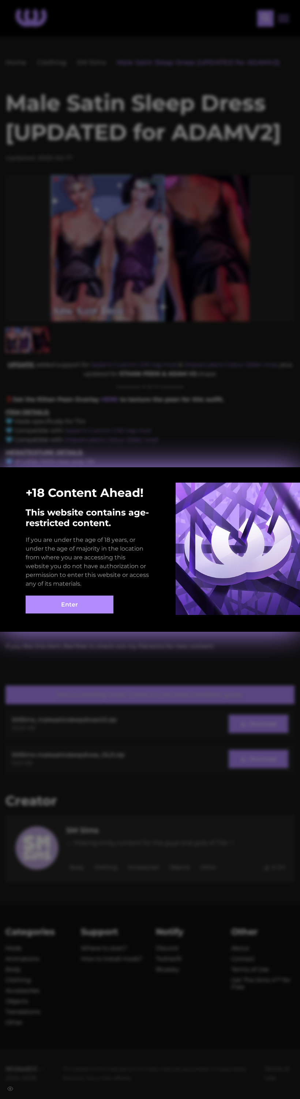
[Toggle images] (10, 1088)
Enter (69, 604)
